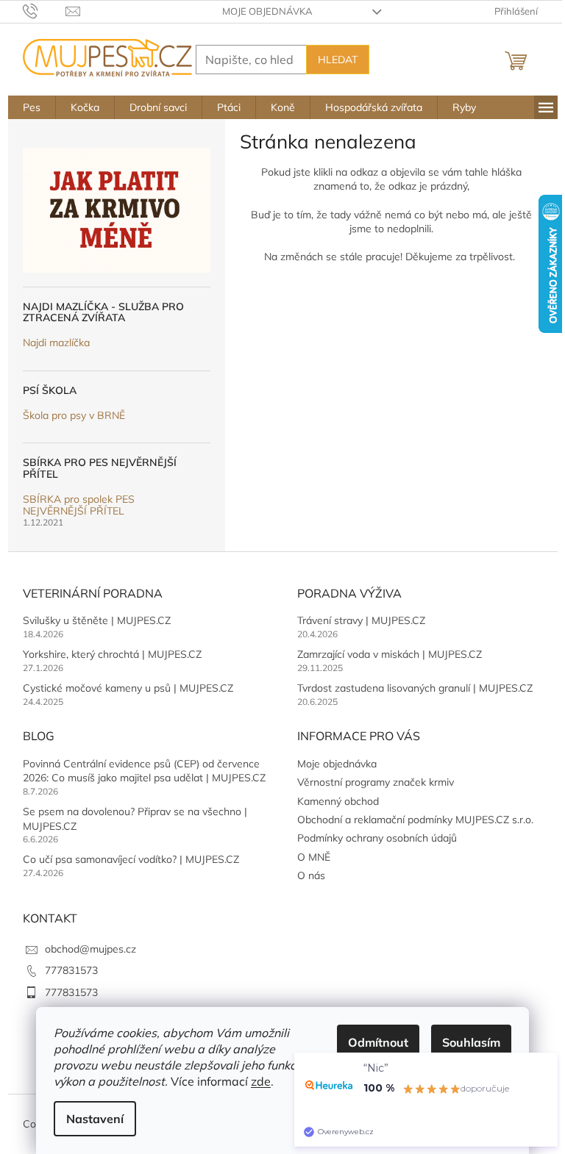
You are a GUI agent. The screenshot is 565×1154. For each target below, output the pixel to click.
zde (261, 1081)
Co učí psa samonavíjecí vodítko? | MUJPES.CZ (131, 859)
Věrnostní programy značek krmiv (375, 782)
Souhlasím (471, 1042)
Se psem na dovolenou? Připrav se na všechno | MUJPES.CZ (135, 818)
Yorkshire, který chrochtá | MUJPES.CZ (112, 654)
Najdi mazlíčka (56, 342)
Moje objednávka (267, 11)
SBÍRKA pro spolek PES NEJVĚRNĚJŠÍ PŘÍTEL (79, 505)
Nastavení (95, 1118)
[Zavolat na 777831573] (44, 10)
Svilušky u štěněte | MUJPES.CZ (97, 620)
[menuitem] (31, 107)
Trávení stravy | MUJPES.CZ (361, 620)
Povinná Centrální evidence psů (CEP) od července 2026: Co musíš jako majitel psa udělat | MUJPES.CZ (144, 770)
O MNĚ (313, 857)
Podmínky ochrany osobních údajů (377, 838)
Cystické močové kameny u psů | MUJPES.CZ (128, 688)
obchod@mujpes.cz (90, 949)
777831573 (71, 970)
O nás (311, 875)
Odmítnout (378, 1042)
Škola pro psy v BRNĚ (74, 415)
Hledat (338, 59)
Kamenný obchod (338, 801)
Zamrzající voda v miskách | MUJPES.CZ (389, 654)
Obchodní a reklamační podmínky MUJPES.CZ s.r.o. (415, 819)
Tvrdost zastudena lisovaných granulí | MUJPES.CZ (415, 688)
